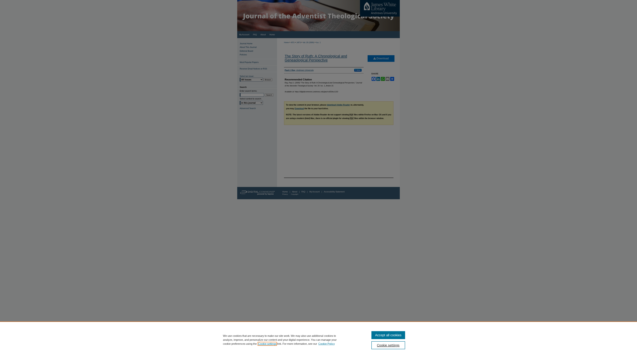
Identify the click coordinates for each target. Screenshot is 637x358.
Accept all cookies (388, 335)
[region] (318, 340)
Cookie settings (267, 343)
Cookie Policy (326, 343)
